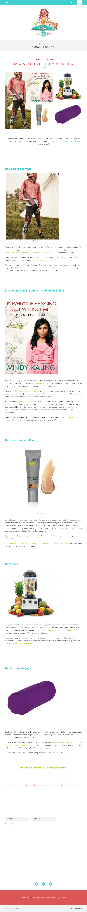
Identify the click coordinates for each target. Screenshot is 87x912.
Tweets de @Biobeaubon (13, 824)
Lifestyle (38, 59)
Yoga (51, 59)
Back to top (76, 909)
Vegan (45, 59)
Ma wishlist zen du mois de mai (43, 64)
